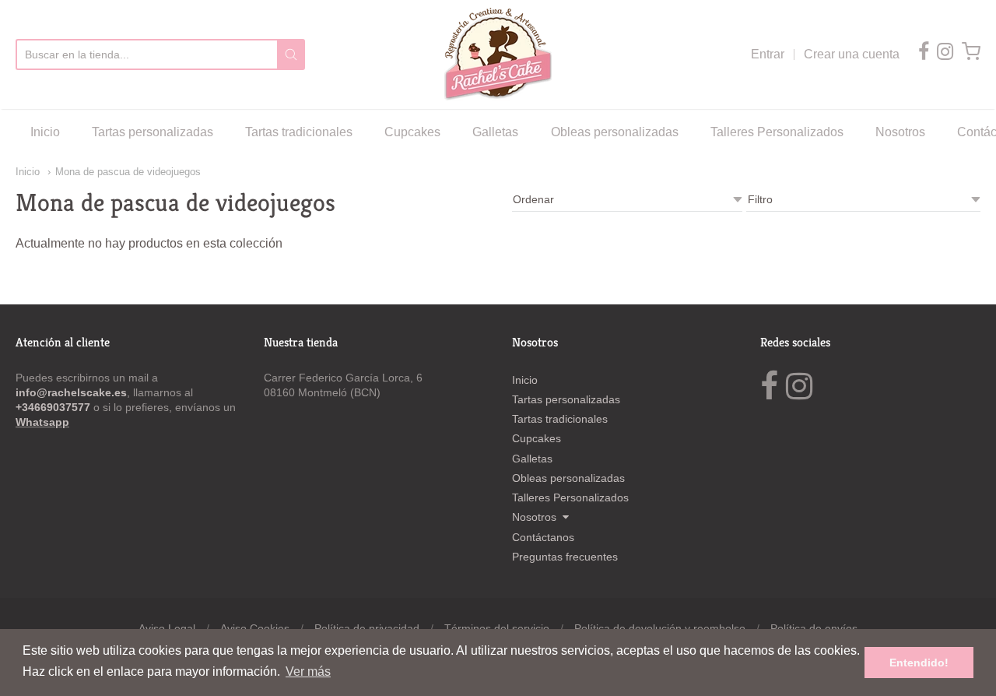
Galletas (495, 132)
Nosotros (900, 132)
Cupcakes (412, 132)
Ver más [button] (308, 671)
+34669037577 (54, 407)
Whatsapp (42, 422)
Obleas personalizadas (615, 132)
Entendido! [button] (919, 662)
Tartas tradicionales (298, 132)
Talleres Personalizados (776, 132)
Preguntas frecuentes (565, 556)
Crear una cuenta (852, 54)
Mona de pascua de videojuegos (128, 172)
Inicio (45, 132)
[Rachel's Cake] (498, 54)
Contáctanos (543, 537)
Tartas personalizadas (152, 132)
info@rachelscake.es (71, 392)
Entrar (767, 54)
